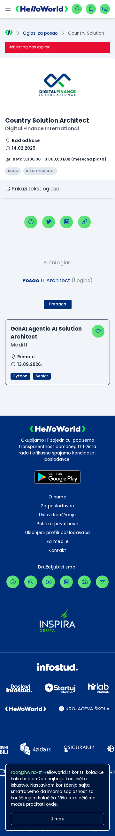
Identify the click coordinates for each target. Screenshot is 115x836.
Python (20, 376)
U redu (57, 819)
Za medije (57, 542)
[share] (84, 222)
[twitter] (48, 222)
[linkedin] (66, 222)
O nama (57, 497)
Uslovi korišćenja (57, 515)
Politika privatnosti (58, 524)
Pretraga (57, 304)
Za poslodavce (57, 506)
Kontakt (57, 550)
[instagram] (30, 581)
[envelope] (102, 581)
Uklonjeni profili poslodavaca (57, 533)
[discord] (84, 581)
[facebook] (30, 222)
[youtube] (48, 581)
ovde (51, 804)
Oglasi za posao (40, 33)
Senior (42, 376)
